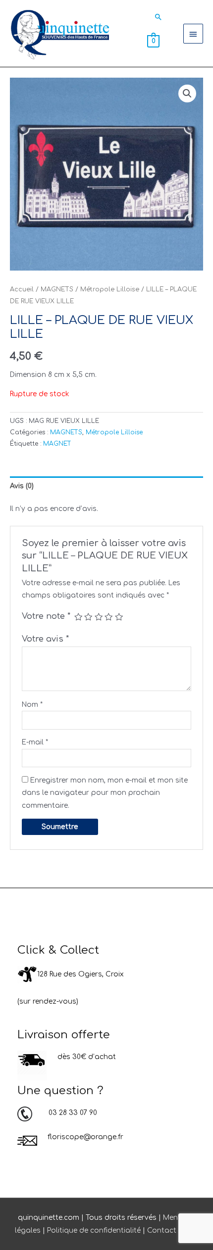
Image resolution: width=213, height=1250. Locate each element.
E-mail (35, 742)
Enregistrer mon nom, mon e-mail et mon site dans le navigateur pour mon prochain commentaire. (105, 793)
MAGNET (57, 443)
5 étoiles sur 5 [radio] (119, 617)
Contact (161, 1230)
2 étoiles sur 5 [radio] (88, 617)
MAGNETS (57, 289)
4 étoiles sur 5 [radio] (108, 617)
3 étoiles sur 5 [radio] (99, 617)
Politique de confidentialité (94, 1230)
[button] (158, 16)
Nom (32, 704)
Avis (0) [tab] (22, 486)
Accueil (22, 289)
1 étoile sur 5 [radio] (78, 617)
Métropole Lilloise (109, 289)
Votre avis (45, 639)
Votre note (46, 616)
